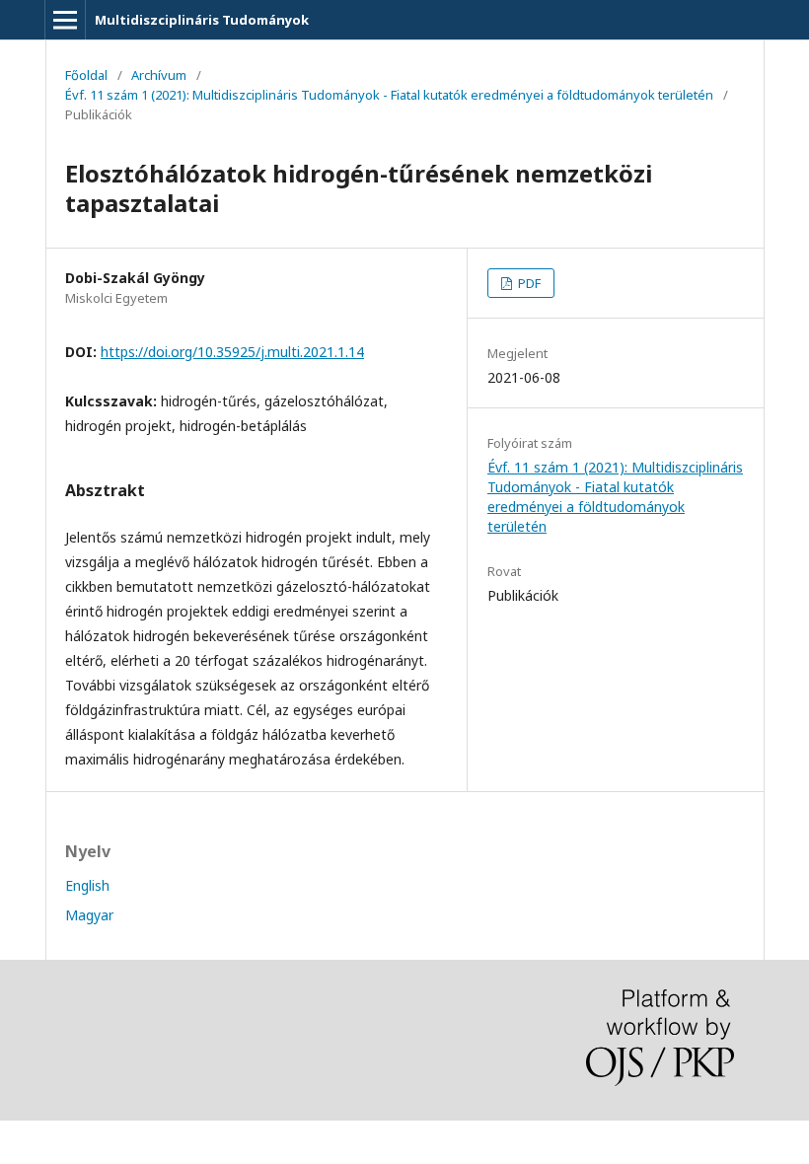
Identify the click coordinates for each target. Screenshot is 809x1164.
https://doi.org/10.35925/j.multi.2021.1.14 (232, 351)
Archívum (158, 75)
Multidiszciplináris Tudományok (202, 20)
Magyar (89, 915)
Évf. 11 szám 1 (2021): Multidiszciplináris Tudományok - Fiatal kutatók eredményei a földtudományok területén (389, 95)
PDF (528, 283)
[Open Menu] (65, 19)
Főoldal (86, 75)
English (87, 885)
